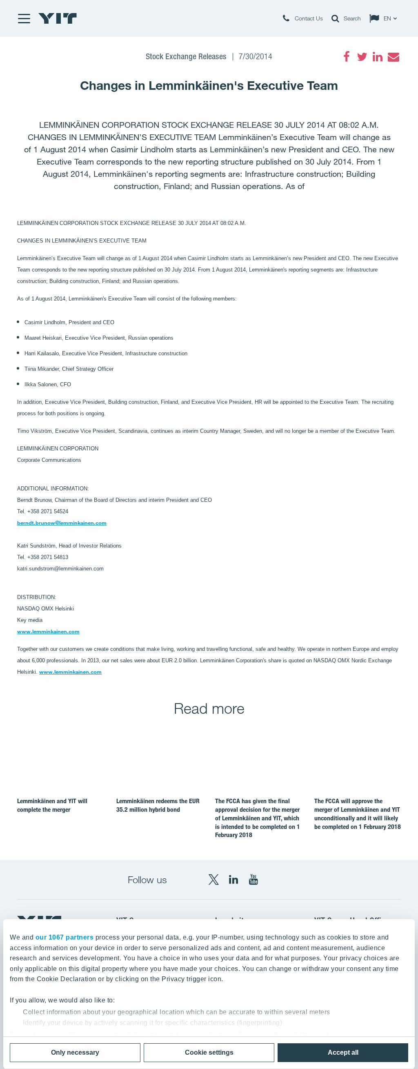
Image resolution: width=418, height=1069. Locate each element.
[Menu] (23, 18)
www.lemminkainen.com (48, 631)
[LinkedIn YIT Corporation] (233, 879)
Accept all (343, 1052)
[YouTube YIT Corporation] (253, 879)
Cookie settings (209, 1052)
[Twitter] (362, 56)
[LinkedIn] (377, 56)
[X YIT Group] (213, 879)
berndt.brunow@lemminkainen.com (62, 522)
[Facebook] (346, 56)
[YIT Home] (57, 18)
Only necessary (75, 1052)
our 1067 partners (65, 937)
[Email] (393, 56)
